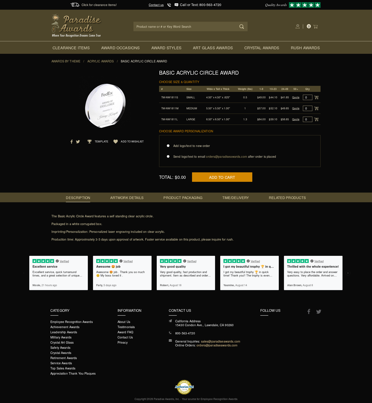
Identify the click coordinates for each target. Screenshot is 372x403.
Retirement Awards (63, 358)
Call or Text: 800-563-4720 (200, 4)
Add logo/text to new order (191, 146)
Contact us (156, 5)
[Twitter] (317, 311)
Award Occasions (120, 47)
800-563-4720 (185, 333)
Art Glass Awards (213, 47)
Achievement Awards (65, 327)
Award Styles (166, 47)
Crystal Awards (261, 47)
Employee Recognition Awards (71, 322)
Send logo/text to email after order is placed (224, 156)
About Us (124, 322)
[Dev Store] (76, 25)
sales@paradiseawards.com (220, 341)
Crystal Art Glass (62, 342)
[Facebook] (307, 311)
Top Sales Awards (62, 368)
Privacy (123, 342)
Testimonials (126, 327)
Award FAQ (125, 332)
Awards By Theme (65, 61)
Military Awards (60, 337)
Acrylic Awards (100, 61)
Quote (295, 97)
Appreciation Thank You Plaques (73, 373)
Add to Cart (222, 177)
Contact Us (125, 337)
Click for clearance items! (99, 5)
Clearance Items (71, 47)
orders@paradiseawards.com (217, 345)
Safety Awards (60, 347)
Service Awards (61, 363)
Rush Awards (305, 47)
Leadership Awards (63, 332)
